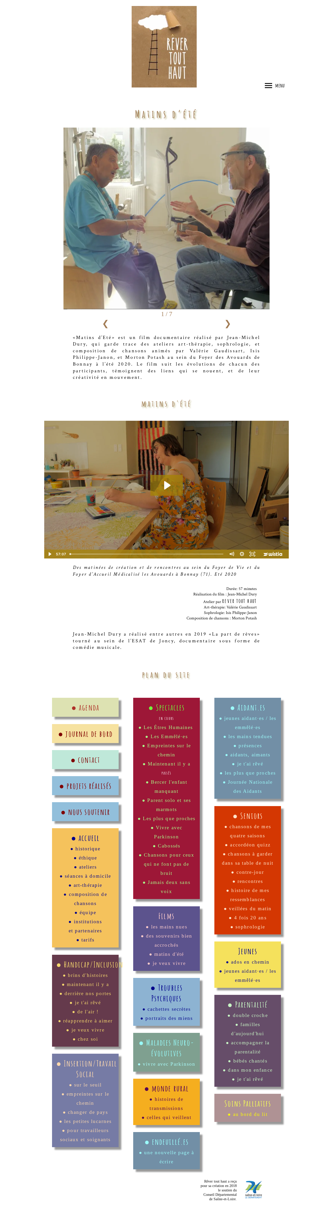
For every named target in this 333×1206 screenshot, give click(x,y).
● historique (85, 848)
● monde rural (166, 1088)
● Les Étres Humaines (166, 727)
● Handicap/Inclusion (89, 964)
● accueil (85, 837)
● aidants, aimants (247, 754)
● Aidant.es (247, 707)
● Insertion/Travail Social (86, 1068)
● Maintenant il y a (167, 764)
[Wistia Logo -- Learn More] (273, 554)
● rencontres (247, 881)
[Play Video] (49, 554)
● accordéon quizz (247, 844)
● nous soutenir (85, 811)
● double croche (247, 1015)
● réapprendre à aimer (85, 1020)
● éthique (85, 857)
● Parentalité (247, 1004)
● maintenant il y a (85, 984)
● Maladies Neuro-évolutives (166, 1047)
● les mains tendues (247, 736)
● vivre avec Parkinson (166, 1064)
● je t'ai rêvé (85, 1002)
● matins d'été (166, 954)
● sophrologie (247, 926)
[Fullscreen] (252, 554)
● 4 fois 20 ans (247, 917)
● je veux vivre (85, 1030)
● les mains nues (166, 926)
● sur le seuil (85, 1085)
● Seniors (248, 815)
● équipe (85, 912)
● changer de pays (85, 1112)
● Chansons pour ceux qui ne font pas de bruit (167, 864)
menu (280, 85)
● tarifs (85, 940)
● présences (247, 745)
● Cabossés (167, 846)
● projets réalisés (85, 785)
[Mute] (231, 554)
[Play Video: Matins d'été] (166, 485)
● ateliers (85, 867)
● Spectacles (166, 707)
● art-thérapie (85, 885)
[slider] (147, 554)
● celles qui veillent (166, 1117)
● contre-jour (247, 872)
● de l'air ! (85, 1011)
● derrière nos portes (85, 993)
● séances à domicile (85, 876)
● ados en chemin (248, 962)
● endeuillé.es (166, 1141)
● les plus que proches (248, 773)
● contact (85, 759)
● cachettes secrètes (166, 1009)
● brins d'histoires (85, 975)
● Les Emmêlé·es (166, 736)
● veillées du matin (248, 908)
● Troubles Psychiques (166, 992)
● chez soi (85, 1039)
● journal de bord (85, 733)
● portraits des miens (166, 1018)
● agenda (85, 707)
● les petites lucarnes (85, 1121)
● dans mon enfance (247, 1070)
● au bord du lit (247, 1114)
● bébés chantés (247, 1061)
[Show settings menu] (242, 554)
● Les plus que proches (167, 818)
